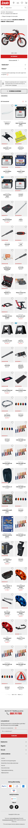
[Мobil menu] (2, 7)
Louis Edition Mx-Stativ (7, 340)
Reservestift (7, 244)
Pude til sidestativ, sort (7, 486)
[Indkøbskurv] (26, 3)
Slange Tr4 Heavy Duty (21, 292)
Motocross (21, 340)
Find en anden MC (13, 60)
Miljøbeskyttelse (5, 772)
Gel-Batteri (21, 194)
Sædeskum (7, 123)
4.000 (21, 244)
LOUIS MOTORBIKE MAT (7, 390)
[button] (25, 8)
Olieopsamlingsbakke (7, 219)
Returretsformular (5, 768)
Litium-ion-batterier (7, 171)
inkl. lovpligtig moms (14, 818)
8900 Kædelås (7, 415)
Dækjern (21, 219)
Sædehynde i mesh (7, 148)
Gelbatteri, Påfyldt (21, 171)
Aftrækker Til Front (21, 638)
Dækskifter (20, 559)
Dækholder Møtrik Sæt (21, 440)
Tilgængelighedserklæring (7, 770)
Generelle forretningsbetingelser (8, 760)
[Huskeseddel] (22, 3)
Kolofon (3, 758)
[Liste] (25, 101)
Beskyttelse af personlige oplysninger (9, 763)
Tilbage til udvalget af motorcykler (10, 16)
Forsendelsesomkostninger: (8, 819)
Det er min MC (14, 56)
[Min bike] (18, 3)
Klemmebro (20, 415)
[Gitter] (23, 101)
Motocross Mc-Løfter (20, 316)
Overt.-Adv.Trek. (20, 687)
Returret (3, 765)
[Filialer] (14, 3)
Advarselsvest (21, 148)
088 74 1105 (16, 713)
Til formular (14, 85)
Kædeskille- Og (7, 292)
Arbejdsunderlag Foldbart (21, 390)
